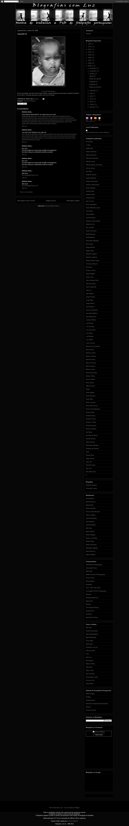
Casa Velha (89, 640)
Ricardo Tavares (91, 425)
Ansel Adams (90, 498)
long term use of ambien (39, 116)
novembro (93, 71)
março (92, 104)
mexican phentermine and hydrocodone (57, 118)
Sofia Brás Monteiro (29, 101)
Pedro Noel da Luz (92, 405)
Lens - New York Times (93, 587)
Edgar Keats (90, 250)
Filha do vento (90, 650)
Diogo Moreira (90, 247)
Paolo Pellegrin (90, 535)
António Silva (90, 191)
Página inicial (51, 201)
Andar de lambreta (92, 631)
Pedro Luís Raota (91, 538)
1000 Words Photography (94, 564)
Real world (89, 601)
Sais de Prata (90, 673)
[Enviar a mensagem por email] (18, 104)
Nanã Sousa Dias (91, 372)
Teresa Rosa (90, 455)
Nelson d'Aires (90, 376)
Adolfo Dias (89, 148)
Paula (87, 389)
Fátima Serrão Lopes (92, 260)
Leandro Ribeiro (91, 320)
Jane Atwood (90, 521)
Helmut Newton (91, 508)
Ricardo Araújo (90, 415)
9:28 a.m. (24, 142)
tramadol (48, 120)
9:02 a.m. (24, 154)
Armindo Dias (90, 198)
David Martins (90, 237)
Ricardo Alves (90, 412)
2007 (90, 60)
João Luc (89, 290)
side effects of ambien (63, 120)
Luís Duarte (89, 323)
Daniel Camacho (91, 231)
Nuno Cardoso (90, 379)
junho (92, 96)
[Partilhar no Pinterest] (26, 104)
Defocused (89, 644)
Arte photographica (92, 634)
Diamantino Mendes (92, 240)
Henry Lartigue (90, 515)
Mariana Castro (91, 353)
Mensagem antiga (73, 201)
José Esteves (90, 306)
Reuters (88, 604)
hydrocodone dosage (49, 123)
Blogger (77, 807)
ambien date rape (35, 118)
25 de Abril (89, 141)
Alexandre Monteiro (92, 158)
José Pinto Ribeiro (91, 313)
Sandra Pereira (91, 438)
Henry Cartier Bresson (93, 511)
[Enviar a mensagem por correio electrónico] (43, 99)
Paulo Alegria (90, 392)
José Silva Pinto (91, 316)
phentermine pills (27, 139)
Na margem (89, 660)
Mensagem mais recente (26, 201)
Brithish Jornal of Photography (95, 574)
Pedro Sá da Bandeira (93, 409)
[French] (92, 119)
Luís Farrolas (90, 326)
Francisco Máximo (92, 264)
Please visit (34, 175)
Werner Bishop (90, 554)
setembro (93, 90)
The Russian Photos (92, 607)
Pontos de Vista (91, 710)
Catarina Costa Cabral (93, 221)
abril (91, 101)
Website (88, 34)
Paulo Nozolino (90, 396)
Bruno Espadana (91, 204)
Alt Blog (88, 697)
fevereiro (93, 107)
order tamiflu (38, 123)
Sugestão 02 (93, 81)
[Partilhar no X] (22, 104)
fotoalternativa (90, 700)
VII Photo (89, 614)
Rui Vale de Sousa (92, 435)
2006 (90, 63)
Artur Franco (90, 201)
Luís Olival (89, 333)
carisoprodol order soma (54, 138)
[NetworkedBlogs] (99, 732)
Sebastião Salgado (92, 548)
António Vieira (90, 194)
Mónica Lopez (90, 369)
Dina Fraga (89, 244)
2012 (90, 46)
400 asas (89, 627)
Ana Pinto (89, 171)
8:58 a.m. (24, 126)
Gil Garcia (89, 267)
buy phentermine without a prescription (39, 122)
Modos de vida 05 (95, 79)
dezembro (93, 68)
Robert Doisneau (91, 544)
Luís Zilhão (89, 339)
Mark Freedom (90, 366)
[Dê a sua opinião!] (20, 104)
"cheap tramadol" (48, 134)
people (24, 116)
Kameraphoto (90, 581)
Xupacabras (90, 683)
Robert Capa (90, 541)
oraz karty (25, 134)
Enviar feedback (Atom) (52, 206)
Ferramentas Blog (91, 121)
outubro (92, 73)
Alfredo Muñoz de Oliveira (94, 165)
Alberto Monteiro (91, 155)
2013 (90, 44)
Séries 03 (92, 76)
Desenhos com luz (92, 647)
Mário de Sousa (91, 363)
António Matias (90, 188)
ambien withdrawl (52, 116)
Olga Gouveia (90, 386)
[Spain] (96, 119)
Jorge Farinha (90, 297)
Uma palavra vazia (92, 677)
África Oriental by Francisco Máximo (97, 132)
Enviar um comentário (26, 192)
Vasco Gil (89, 462)
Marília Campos (91, 356)
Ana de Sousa (90, 168)
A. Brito (88, 145)
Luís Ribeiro (90, 336)
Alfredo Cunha (90, 161)
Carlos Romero (91, 217)
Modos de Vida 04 (95, 87)
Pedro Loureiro (90, 402)
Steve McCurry (90, 551)
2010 (90, 52)
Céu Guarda (90, 227)
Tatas (87, 452)
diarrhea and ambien (39, 120)
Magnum (89, 594)
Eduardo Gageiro (91, 254)
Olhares (88, 707)
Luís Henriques (91, 330)
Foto (87, 654)
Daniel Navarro (90, 234)
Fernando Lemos (91, 488)
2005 (90, 66)
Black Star (89, 571)
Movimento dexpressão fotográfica (97, 703)
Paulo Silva (89, 399)
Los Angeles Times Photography (96, 591)
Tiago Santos (90, 458)
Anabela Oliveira (91, 174)
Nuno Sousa (90, 382)
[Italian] (100, 119)
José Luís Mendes (92, 310)
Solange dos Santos (92, 448)
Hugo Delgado (90, 273)
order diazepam (72, 134)
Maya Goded (90, 531)
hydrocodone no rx (40, 138)
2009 (90, 55)
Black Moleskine (91, 637)
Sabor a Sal (89, 670)
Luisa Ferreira (90, 343)
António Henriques (92, 181)
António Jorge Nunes (92, 184)
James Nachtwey (91, 518)
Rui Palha (89, 432)
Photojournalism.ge (92, 597)
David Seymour (91, 502)
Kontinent (89, 584)
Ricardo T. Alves (91, 422)
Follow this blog (98, 734)
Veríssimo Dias (90, 465)
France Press (90, 578)
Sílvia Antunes (90, 442)
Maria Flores (90, 349)
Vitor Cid (88, 468)
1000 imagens (90, 693)
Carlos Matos (90, 214)
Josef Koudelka (91, 525)
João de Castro (91, 283)
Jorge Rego (89, 300)
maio (91, 99)
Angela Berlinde (91, 178)
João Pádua (90, 293)
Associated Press (91, 568)
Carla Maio (89, 211)
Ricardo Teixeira (91, 429)
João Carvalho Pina (92, 280)
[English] (88, 119)
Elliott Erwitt (89, 505)
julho (91, 93)
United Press (90, 611)
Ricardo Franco (91, 419)
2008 (90, 57)
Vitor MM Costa (91, 471)
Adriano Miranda (91, 151)
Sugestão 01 (22, 34)
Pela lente (89, 667)
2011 (90, 49)
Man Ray (89, 528)
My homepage (26, 175)
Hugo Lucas (90, 277)
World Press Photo (92, 617)
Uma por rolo (90, 680)
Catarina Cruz (90, 224)
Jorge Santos (90, 303)
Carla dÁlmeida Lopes (93, 207)
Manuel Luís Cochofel (93, 346)
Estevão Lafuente (91, 257)
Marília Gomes (90, 359)
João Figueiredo (91, 287)
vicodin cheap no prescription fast (39, 136)
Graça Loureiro (91, 270)
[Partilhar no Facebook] (24, 104)
